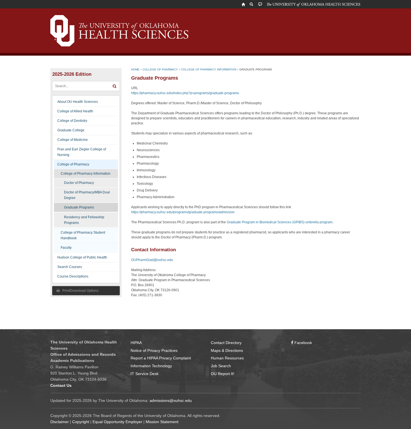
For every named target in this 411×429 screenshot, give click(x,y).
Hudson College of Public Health (82, 257)
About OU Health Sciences (77, 102)
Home (135, 69)
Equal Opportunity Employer (117, 421)
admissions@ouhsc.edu (171, 400)
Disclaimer (59, 421)
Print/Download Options (80, 291)
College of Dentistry (72, 121)
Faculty (66, 248)
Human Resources (227, 358)
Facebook (302, 342)
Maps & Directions (227, 350)
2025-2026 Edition (71, 74)
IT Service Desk (145, 373)
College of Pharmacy (73, 164)
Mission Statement (162, 421)
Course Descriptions (72, 276)
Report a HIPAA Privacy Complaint (161, 358)
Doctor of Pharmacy (79, 183)
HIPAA (136, 342)
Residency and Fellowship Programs (84, 220)
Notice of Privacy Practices (154, 350)
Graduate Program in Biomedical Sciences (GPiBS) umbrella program (279, 222)
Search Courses (69, 267)
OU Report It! (222, 373)
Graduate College (70, 130)
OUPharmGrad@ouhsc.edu (152, 260)
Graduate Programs (79, 207)
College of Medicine (72, 140)
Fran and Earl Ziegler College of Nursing (81, 152)
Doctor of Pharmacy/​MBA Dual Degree (87, 195)
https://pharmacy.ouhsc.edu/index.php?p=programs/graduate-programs (185, 93)
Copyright (80, 421)
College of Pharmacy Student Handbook (83, 235)
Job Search (221, 366)
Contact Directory (226, 342)
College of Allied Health (75, 111)
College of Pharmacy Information (85, 174)
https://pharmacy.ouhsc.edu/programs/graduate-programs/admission (183, 212)
